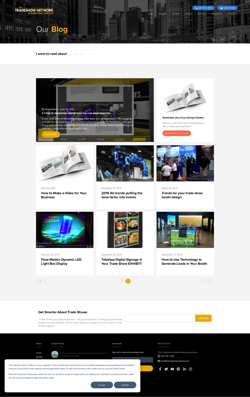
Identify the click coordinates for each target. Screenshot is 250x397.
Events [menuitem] (188, 13)
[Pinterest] (178, 370)
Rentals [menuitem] (162, 13)
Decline (125, 385)
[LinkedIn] (184, 370)
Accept (102, 385)
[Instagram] (190, 370)
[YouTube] (172, 370)
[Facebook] (160, 370)
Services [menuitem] (202, 13)
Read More (51, 134)
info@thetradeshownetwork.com (175, 361)
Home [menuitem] (150, 13)
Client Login (229, 8)
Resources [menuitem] (216, 13)
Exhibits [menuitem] (176, 13)
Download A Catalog (176, 133)
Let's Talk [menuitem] (232, 13)
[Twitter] (166, 370)
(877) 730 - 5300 (205, 8)
